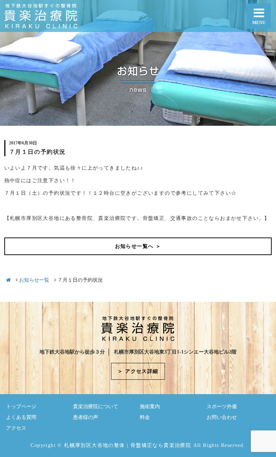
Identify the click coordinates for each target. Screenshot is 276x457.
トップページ (21, 406)
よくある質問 (21, 417)
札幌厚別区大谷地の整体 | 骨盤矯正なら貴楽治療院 (127, 445)
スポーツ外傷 (222, 406)
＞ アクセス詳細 (138, 371)
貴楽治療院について (95, 406)
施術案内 (150, 406)
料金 (145, 417)
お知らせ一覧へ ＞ (138, 246)
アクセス (16, 428)
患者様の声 (85, 417)
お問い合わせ (222, 417)
